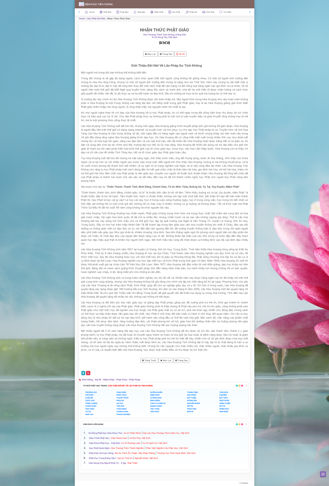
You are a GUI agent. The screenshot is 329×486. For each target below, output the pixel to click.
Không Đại (192, 400)
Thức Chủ (90, 400)
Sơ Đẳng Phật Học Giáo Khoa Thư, (106, 433)
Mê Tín (190, 406)
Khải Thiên (132, 463)
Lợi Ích (119, 403)
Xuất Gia (89, 414)
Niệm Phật (109, 379)
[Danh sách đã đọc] (88, 373)
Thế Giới (120, 406)
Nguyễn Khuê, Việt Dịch (146, 458)
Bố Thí (222, 406)
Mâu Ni (190, 412)
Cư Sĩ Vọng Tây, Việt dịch (164, 37)
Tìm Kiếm (227, 12)
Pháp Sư (120, 400)
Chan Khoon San (119, 438)
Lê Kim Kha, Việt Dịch (139, 438)
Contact (244, 483)
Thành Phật (91, 406)
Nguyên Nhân (193, 403)
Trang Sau (167, 54)
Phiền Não (224, 409)
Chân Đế (89, 398)
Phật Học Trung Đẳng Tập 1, (103, 458)
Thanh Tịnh (192, 392)
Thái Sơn (223, 392)
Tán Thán (154, 409)
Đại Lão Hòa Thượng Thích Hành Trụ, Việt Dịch (166, 433)
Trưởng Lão (91, 392)
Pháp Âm (193, 12)
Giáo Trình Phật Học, (99, 438)
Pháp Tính (192, 409)
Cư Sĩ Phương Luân (130, 443)
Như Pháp (191, 395)
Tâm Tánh (89, 409)
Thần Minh (121, 409)
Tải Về (181, 54)
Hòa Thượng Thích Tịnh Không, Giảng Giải (164, 34)
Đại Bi (98, 379)
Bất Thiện (191, 398)
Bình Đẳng (87, 379)
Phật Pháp (134, 379)
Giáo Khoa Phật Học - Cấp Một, (104, 443)
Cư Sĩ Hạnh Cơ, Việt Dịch (155, 443)
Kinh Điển (223, 412)
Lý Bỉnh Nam (155, 398)
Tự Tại (88, 412)
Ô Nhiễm (223, 395)
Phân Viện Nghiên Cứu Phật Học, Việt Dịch (167, 448)
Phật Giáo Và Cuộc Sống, (101, 453)
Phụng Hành (156, 406)
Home (91, 12)
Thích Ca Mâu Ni (158, 403)
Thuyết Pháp (122, 398)
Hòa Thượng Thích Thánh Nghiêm (127, 448)
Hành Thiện (224, 403)
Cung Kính (121, 392)
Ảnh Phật (210, 12)
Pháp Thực (121, 395)
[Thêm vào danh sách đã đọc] (83, 373)
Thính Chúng (91, 403)
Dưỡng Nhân (156, 392)
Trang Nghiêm (123, 414)
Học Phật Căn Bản (96, 18)
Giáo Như (154, 412)
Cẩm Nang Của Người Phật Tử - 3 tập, (108, 463)
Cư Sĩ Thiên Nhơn (132, 433)
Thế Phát (89, 395)
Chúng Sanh (122, 412)
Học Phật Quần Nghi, (99, 448)
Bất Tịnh (223, 398)
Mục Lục (151, 54)
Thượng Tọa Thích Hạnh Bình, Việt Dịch (176, 453)
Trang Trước (150, 360)
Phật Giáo (121, 379)
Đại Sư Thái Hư (125, 458)
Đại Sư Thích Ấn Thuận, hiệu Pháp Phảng (135, 453)
